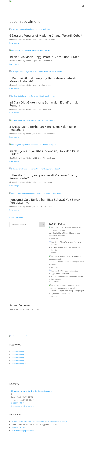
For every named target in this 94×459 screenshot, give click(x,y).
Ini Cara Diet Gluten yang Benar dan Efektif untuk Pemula (43, 103)
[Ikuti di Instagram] (16, 373)
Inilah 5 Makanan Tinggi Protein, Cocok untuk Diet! (44, 57)
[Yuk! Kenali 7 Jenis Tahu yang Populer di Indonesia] (67, 243)
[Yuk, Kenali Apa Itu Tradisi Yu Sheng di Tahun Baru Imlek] (67, 258)
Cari (42, 225)
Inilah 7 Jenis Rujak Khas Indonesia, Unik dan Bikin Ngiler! (44, 152)
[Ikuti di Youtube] (29, 373)
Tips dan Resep (50, 39)
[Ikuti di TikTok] (20, 373)
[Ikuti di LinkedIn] (25, 373)
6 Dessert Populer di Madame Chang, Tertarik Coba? (45, 35)
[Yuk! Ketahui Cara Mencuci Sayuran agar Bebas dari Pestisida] (67, 229)
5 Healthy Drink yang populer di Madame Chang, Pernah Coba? (43, 176)
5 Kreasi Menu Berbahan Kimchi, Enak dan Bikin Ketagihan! (42, 128)
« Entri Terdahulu (16, 217)
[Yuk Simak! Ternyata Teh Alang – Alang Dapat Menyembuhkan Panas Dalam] (67, 287)
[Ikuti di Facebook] (11, 373)
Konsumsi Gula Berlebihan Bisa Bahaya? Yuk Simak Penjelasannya (44, 201)
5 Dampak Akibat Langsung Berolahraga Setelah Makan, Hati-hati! (42, 79)
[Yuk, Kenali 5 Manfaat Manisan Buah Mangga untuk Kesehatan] (67, 272)
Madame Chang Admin (22, 39)
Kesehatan (48, 61)
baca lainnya (14, 43)
